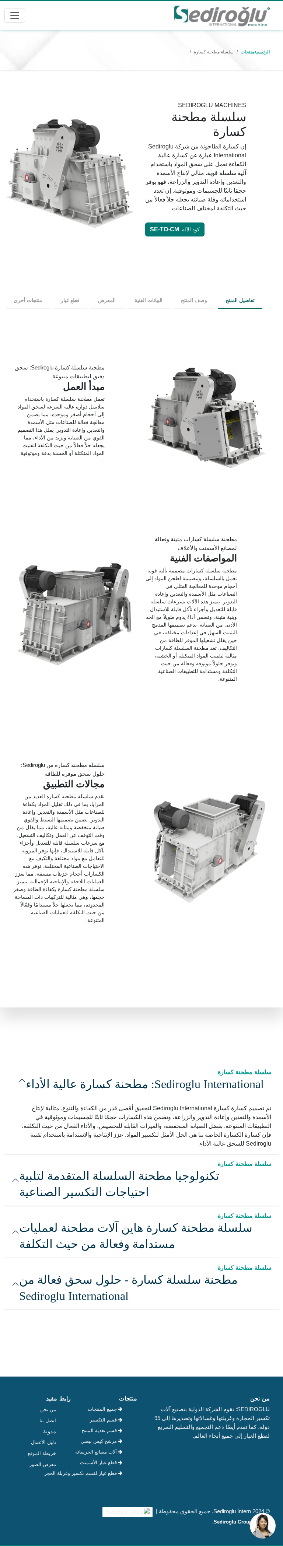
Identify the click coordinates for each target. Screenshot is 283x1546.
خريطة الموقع (42, 1453)
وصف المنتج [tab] (194, 300)
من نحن (48, 1409)
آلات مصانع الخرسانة (99, 1452)
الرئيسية (262, 52)
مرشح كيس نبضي (99, 1441)
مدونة (49, 1431)
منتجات (247, 52)
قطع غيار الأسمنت (99, 1462)
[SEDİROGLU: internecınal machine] (222, 15)
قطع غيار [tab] (70, 300)
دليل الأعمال (43, 1442)
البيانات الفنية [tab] (148, 300)
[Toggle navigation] (14, 15)
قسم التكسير (104, 1420)
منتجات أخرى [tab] (28, 300)
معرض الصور (42, 1464)
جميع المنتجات (103, 1409)
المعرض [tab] (107, 300)
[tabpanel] (141, 649)
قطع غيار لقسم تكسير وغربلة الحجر (99, 1473)
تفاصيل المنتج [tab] (240, 300)
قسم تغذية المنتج (100, 1430)
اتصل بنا (47, 1420)
